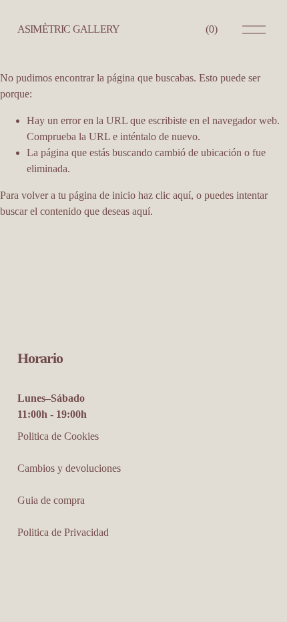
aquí (141, 211)
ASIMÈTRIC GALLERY (68, 29)
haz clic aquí (164, 195)
